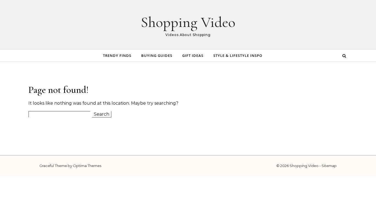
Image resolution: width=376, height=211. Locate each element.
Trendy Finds (117, 55)
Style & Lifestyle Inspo (237, 55)
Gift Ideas (192, 55)
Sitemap (329, 165)
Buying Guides (156, 55)
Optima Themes (87, 165)
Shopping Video (188, 22)
